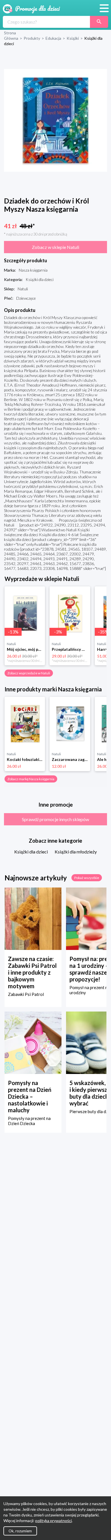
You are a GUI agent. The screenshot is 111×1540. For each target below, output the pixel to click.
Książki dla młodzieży (76, 851)
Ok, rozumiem (20, 1531)
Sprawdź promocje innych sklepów (55, 819)
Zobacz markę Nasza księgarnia (30, 779)
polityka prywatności (53, 1520)
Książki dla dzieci (31, 851)
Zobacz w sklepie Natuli (55, 247)
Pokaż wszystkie (86, 878)
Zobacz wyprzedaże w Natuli (28, 673)
